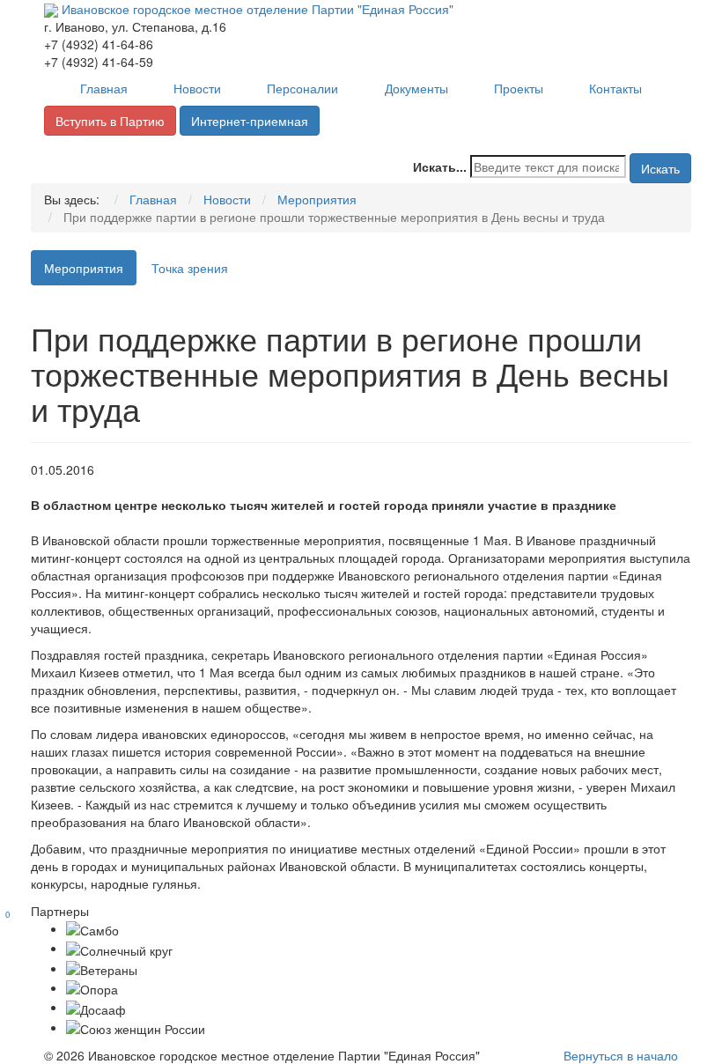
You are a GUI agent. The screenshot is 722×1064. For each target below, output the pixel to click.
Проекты (518, 88)
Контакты (615, 88)
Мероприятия (83, 268)
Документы (416, 88)
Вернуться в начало (621, 1055)
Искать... (440, 166)
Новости (197, 88)
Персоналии (302, 88)
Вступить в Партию (110, 120)
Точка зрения (189, 268)
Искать (660, 168)
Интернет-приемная (249, 120)
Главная (104, 88)
